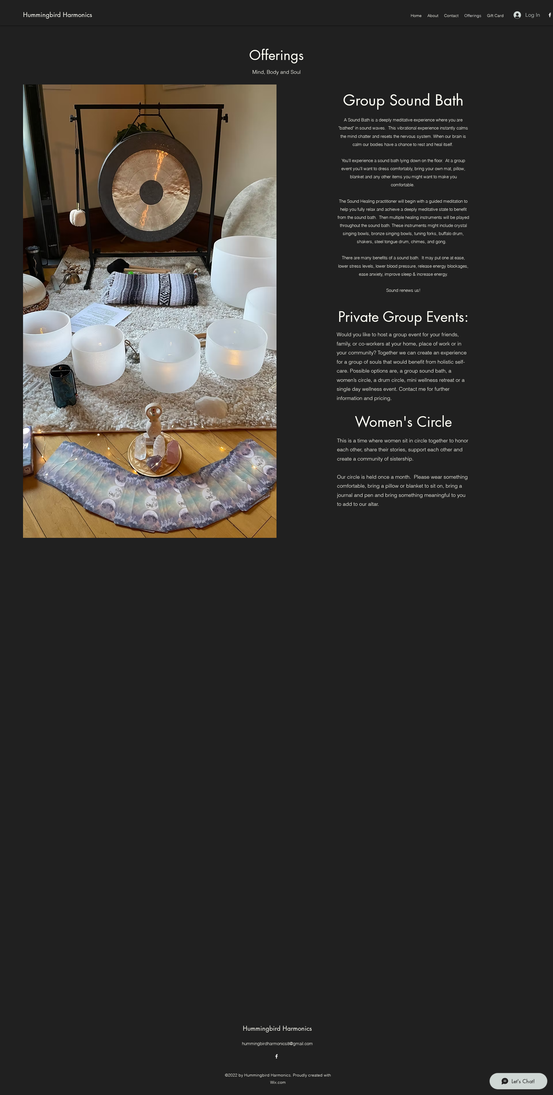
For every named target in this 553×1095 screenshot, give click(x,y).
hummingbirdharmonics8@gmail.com (277, 1043)
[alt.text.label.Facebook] (550, 15)
